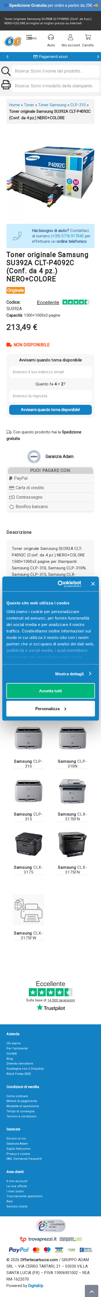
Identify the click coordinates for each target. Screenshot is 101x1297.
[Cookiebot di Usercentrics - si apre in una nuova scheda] (60, 583)
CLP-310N (72, 764)
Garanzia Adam (17, 1143)
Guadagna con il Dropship (25, 1068)
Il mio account (16, 1181)
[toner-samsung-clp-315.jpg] (28, 791)
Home (14, 104)
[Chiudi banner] (93, 584)
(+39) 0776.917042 (67, 236)
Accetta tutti (50, 691)
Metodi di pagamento (21, 1101)
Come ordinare (17, 1096)
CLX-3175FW (28, 935)
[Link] (28, 910)
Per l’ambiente (17, 1048)
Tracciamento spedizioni (24, 1196)
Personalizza (47, 708)
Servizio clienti (16, 1206)
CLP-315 (28, 817)
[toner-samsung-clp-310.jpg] (28, 738)
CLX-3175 (28, 870)
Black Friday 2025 (18, 1074)
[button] (31, 37)
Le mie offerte (16, 1186)
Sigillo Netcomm (18, 1149)
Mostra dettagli (69, 673)
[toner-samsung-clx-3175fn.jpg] (72, 844)
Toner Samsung (52, 104)
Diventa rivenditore (19, 1063)
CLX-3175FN (72, 870)
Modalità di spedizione (22, 1106)
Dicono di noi (16, 1138)
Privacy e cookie (18, 1154)
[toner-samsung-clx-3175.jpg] (28, 844)
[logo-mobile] (12, 41)
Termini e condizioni (21, 1116)
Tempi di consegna (20, 1111)
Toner (29, 104)
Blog (9, 1058)
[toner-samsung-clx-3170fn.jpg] (72, 791)
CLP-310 (78, 104)
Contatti (11, 1053)
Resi (9, 1201)
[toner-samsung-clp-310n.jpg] (72, 738)
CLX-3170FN (72, 817)
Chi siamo (13, 1043)
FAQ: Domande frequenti (24, 1159)
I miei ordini (15, 1191)
